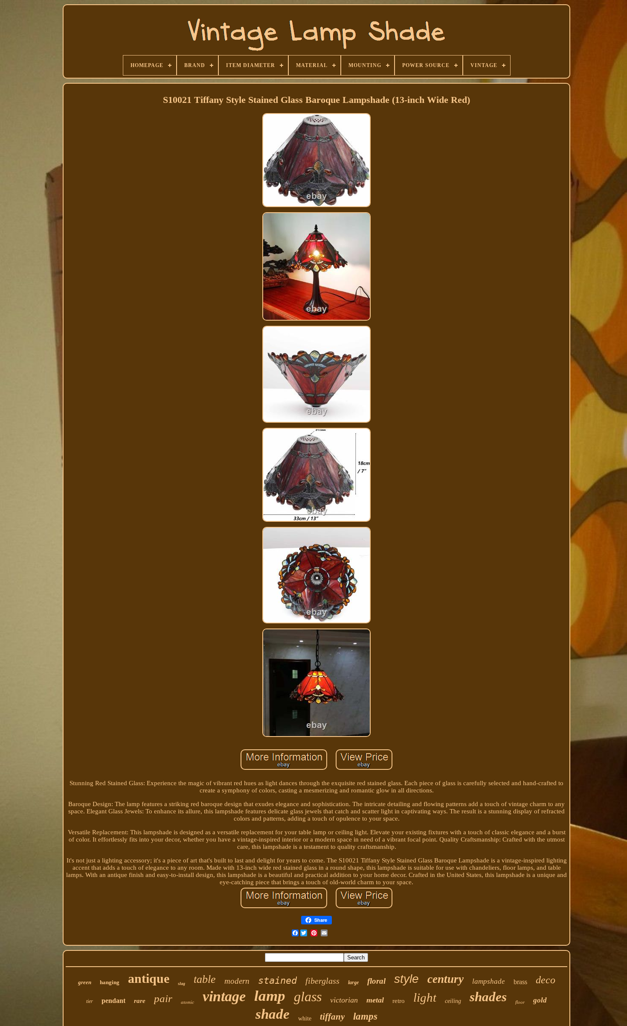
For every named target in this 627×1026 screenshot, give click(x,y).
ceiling (453, 1001)
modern (237, 980)
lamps (365, 1016)
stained (277, 980)
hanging (109, 982)
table (205, 979)
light (424, 997)
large (353, 982)
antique (148, 978)
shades (488, 996)
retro (398, 1000)
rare (139, 1000)
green (84, 982)
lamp (269, 996)
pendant (113, 1000)
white (304, 1018)
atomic (187, 1002)
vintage (224, 996)
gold (540, 1000)
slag (181, 983)
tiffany (332, 1016)
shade (272, 1014)
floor (520, 1002)
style (406, 978)
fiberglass (322, 980)
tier (89, 1001)
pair (163, 998)
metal (375, 1000)
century (445, 979)
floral (376, 980)
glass (308, 996)
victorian (344, 1000)
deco (545, 979)
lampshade (488, 981)
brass (520, 981)
